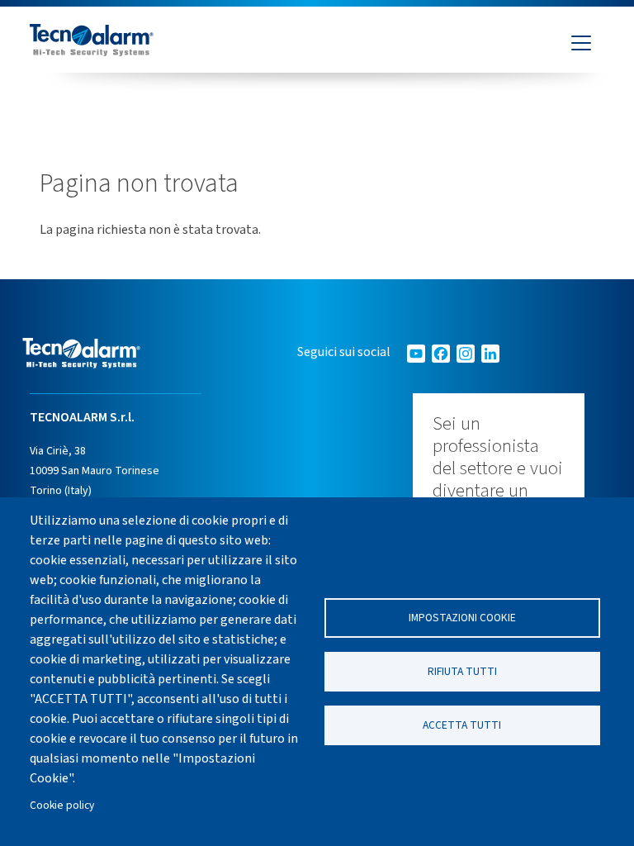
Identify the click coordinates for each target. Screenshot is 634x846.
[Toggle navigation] (581, 43)
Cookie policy (62, 805)
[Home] (92, 43)
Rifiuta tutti (462, 671)
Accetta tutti (462, 725)
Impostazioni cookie (462, 617)
